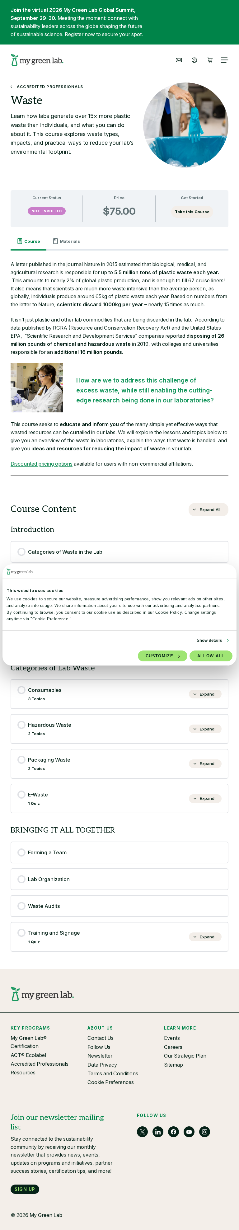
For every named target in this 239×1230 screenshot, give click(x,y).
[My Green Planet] (37, 60)
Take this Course (192, 211)
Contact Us (100, 1038)
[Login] (194, 60)
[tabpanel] (119, 372)
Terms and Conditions (112, 1073)
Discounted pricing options (42, 464)
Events (172, 1038)
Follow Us (98, 1047)
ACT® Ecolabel (28, 1055)
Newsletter (99, 1056)
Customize (159, 656)
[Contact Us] (179, 60)
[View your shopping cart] (210, 60)
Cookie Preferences (110, 1082)
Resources (23, 1072)
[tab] (28, 241)
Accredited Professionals (39, 1064)
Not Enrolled (46, 211)
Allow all (211, 656)
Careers (173, 1047)
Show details (209, 640)
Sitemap (173, 1065)
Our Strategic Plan (185, 1056)
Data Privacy (102, 1065)
